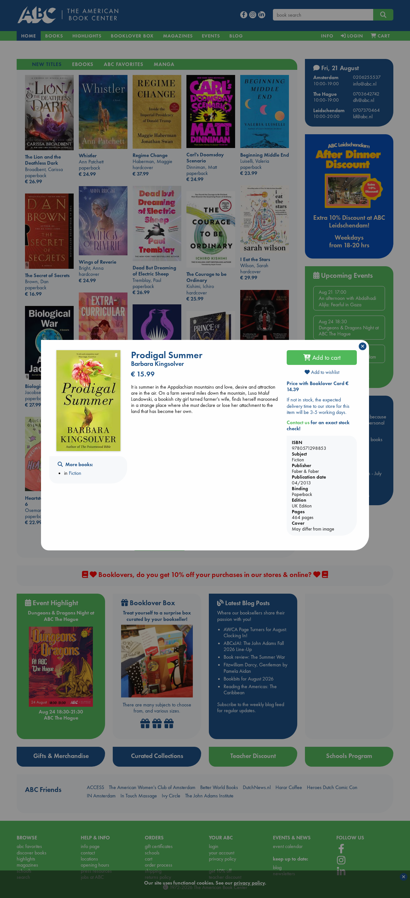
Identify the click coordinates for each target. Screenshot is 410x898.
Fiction (75, 473)
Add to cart (325, 357)
